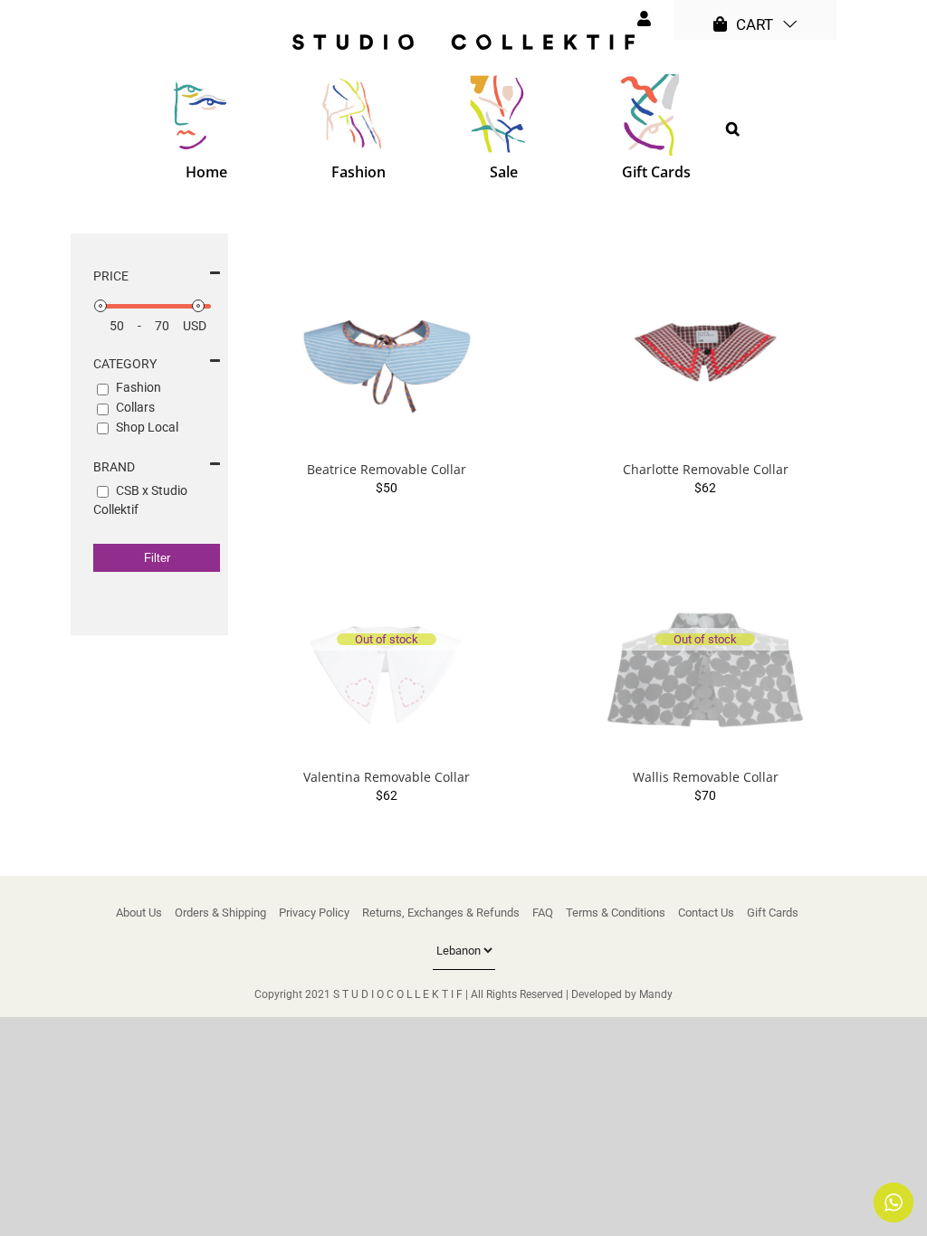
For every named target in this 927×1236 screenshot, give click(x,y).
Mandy (656, 994)
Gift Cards (772, 912)
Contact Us (706, 912)
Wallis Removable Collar (706, 776)
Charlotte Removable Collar (705, 469)
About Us (139, 912)
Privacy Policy (314, 912)
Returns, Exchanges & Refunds (441, 912)
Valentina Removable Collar (386, 776)
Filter (157, 558)
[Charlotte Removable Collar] (705, 342)
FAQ (542, 912)
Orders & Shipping (220, 912)
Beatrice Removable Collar (386, 469)
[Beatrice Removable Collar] (386, 342)
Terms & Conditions (615, 912)
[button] (733, 128)
